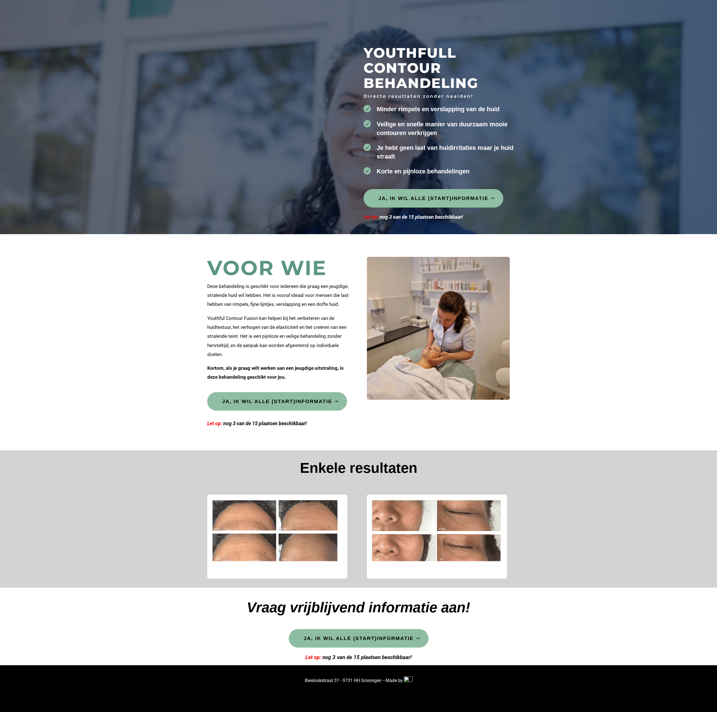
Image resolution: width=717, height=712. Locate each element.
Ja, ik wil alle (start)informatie (433, 198)
